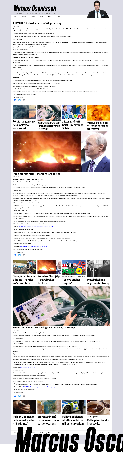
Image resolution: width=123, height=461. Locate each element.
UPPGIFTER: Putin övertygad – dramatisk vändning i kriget (39, 387)
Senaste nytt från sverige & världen (34, 13)
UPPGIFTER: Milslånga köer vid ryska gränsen (33, 246)
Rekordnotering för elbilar (27, 367)
